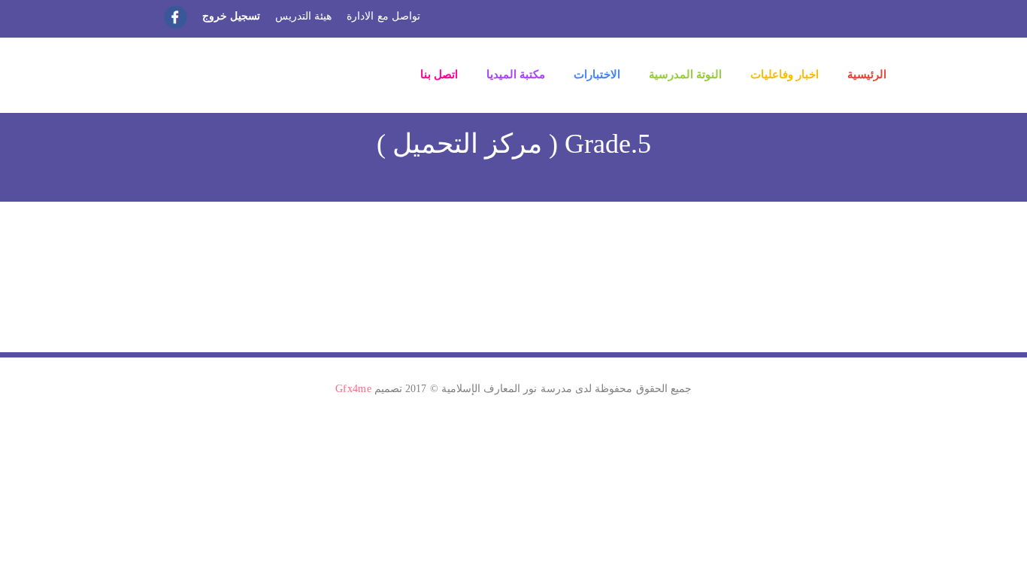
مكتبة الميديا (515, 74)
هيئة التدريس (303, 16)
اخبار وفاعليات (784, 74)
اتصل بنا (439, 74)
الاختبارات (597, 74)
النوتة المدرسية (685, 74)
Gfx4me (353, 388)
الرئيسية (866, 74)
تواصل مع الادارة (383, 16)
